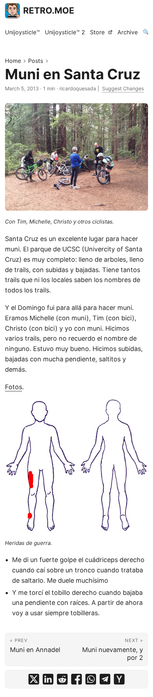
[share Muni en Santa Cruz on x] (33, 679)
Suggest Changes (123, 88)
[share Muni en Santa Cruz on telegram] (105, 679)
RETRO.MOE (48, 10)
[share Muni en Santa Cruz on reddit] (62, 679)
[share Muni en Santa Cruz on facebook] (76, 679)
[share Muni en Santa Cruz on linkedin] (48, 679)
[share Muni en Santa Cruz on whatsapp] (90, 679)
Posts (35, 60)
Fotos (13, 387)
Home (13, 60)
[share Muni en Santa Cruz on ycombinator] (119, 679)
